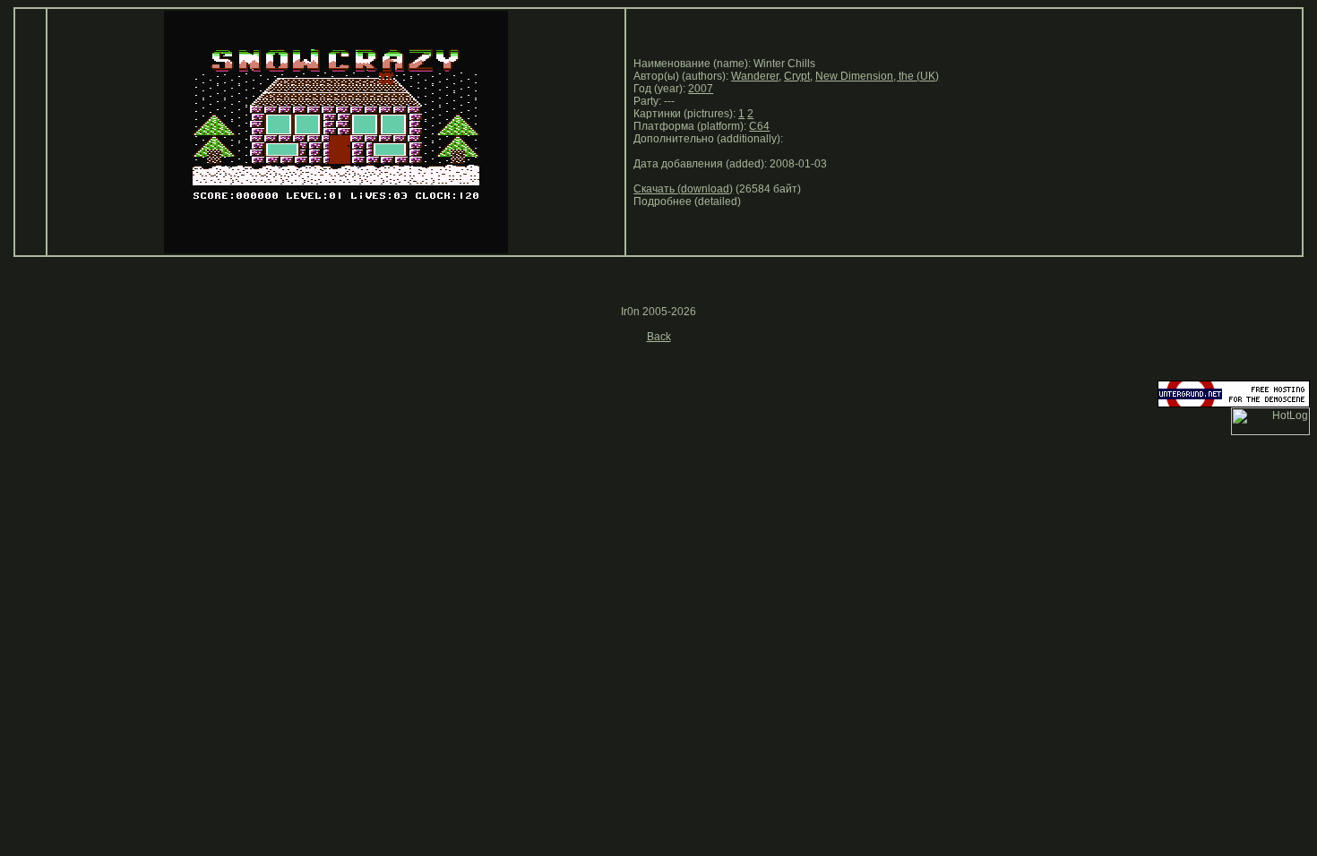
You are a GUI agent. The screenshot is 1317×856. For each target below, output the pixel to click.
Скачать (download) (683, 189)
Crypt (797, 76)
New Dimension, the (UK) (877, 76)
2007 (700, 88)
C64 (759, 126)
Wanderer (755, 76)
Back (659, 336)
